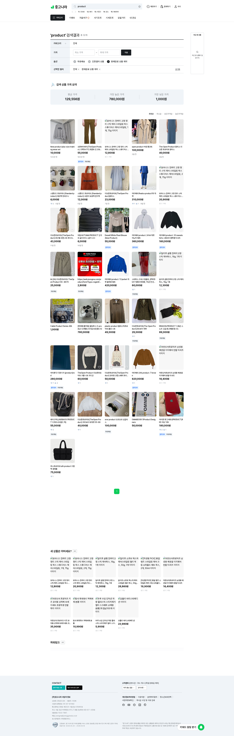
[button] (78, 69)
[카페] (134, 705)
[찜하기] (72, 141)
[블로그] (139, 705)
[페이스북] (123, 705)
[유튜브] (129, 705)
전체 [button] (75, 43)
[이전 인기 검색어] (73, 12)
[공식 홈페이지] (145, 705)
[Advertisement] (117, 522)
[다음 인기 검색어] (75, 12)
